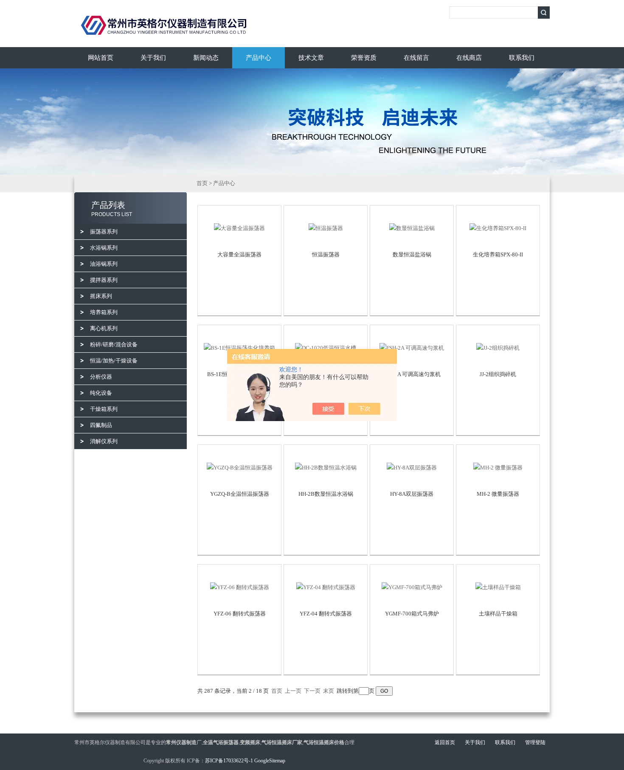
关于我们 (153, 57)
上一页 (293, 691)
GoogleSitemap (269, 761)
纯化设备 (101, 393)
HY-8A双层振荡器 (411, 494)
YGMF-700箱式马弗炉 (412, 613)
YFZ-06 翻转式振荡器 (240, 613)
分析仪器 (101, 377)
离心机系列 (104, 328)
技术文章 (311, 57)
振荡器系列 (104, 231)
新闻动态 (206, 57)
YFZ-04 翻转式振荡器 (326, 613)
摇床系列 (101, 296)
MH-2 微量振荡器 (498, 494)
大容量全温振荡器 (239, 254)
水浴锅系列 (104, 247)
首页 (202, 183)
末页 (328, 691)
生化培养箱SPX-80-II (498, 254)
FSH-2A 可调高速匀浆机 (412, 374)
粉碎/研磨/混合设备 (114, 344)
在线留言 (416, 57)
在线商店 (469, 57)
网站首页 (100, 57)
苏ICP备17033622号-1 (229, 761)
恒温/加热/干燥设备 (114, 360)
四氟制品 (101, 425)
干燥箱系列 (104, 409)
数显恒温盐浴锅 (412, 254)
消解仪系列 (104, 441)
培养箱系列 (104, 312)
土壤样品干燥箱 (498, 613)
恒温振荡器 (326, 254)
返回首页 (445, 742)
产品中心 (258, 57)
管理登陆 (535, 742)
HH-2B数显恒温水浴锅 (325, 494)
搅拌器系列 (104, 280)
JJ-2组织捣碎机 (498, 374)
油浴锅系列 (104, 264)
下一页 (312, 691)
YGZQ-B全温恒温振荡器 (239, 494)
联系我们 (521, 57)
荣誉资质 (364, 57)
